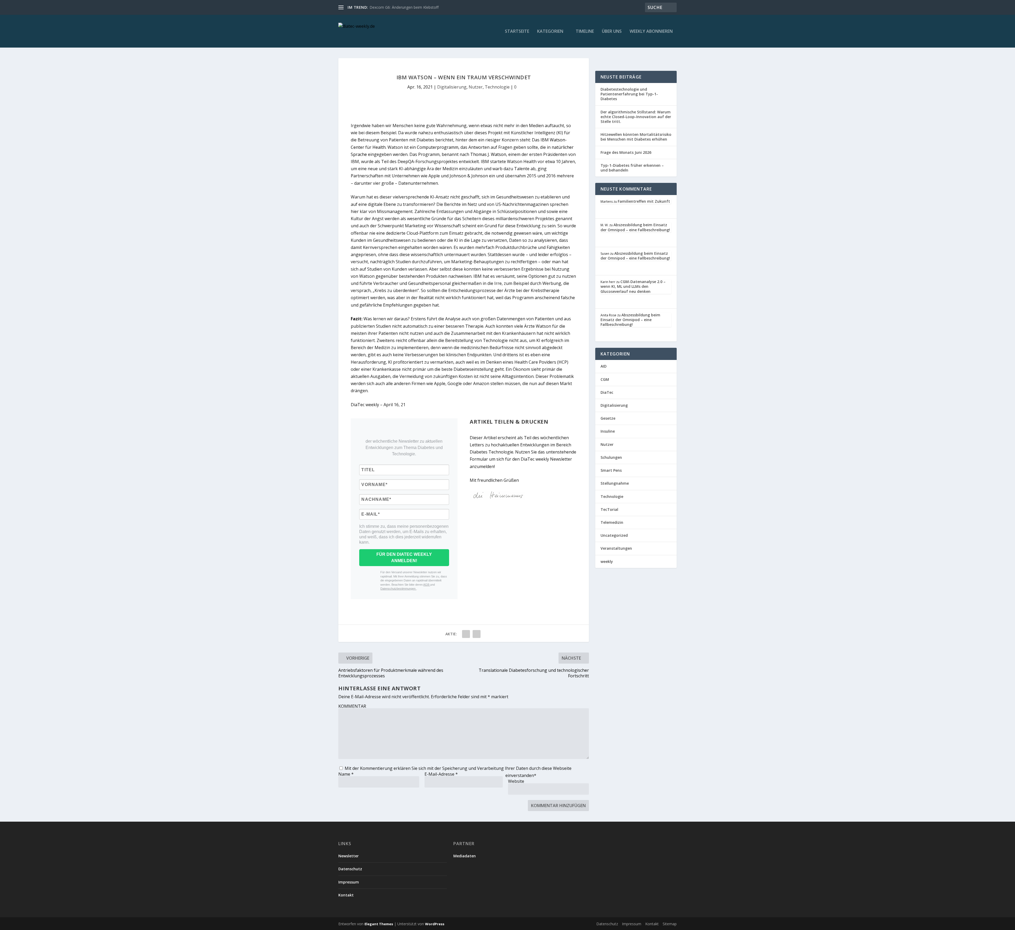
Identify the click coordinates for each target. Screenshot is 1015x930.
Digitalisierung (452, 87)
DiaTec (607, 392)
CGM (605, 379)
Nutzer (476, 87)
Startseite (517, 31)
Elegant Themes (379, 924)
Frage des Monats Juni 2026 (626, 152)
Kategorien (550, 31)
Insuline (608, 431)
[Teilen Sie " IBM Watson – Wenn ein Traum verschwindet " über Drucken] (476, 634)
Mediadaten (464, 855)
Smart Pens (611, 470)
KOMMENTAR (352, 706)
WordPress (434, 924)
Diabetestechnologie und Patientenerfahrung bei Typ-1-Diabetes (629, 94)
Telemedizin (612, 522)
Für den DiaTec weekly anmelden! (404, 557)
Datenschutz (350, 868)
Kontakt (346, 894)
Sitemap (670, 923)
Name (346, 774)
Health (379, 147)
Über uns (612, 31)
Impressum (348, 882)
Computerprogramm (437, 147)
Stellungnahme (615, 483)
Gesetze (608, 418)
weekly (607, 561)
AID (604, 366)
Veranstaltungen (616, 548)
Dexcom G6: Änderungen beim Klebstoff (404, 7)
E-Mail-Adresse (441, 774)
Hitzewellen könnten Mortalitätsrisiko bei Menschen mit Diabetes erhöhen (636, 137)
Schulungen (611, 457)
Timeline (585, 31)
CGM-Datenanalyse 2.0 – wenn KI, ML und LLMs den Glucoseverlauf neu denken (633, 286)
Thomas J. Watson (488, 154)
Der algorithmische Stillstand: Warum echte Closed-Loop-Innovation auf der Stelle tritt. (636, 116)
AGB (426, 584)
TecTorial (609, 509)
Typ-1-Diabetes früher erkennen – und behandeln (632, 168)
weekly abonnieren (651, 31)
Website (516, 781)
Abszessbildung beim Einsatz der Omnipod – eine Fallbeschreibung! (635, 227)
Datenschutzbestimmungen (398, 588)
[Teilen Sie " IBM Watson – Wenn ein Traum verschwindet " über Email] (466, 634)
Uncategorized (614, 535)
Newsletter (348, 855)
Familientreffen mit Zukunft (644, 201)
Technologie (497, 87)
